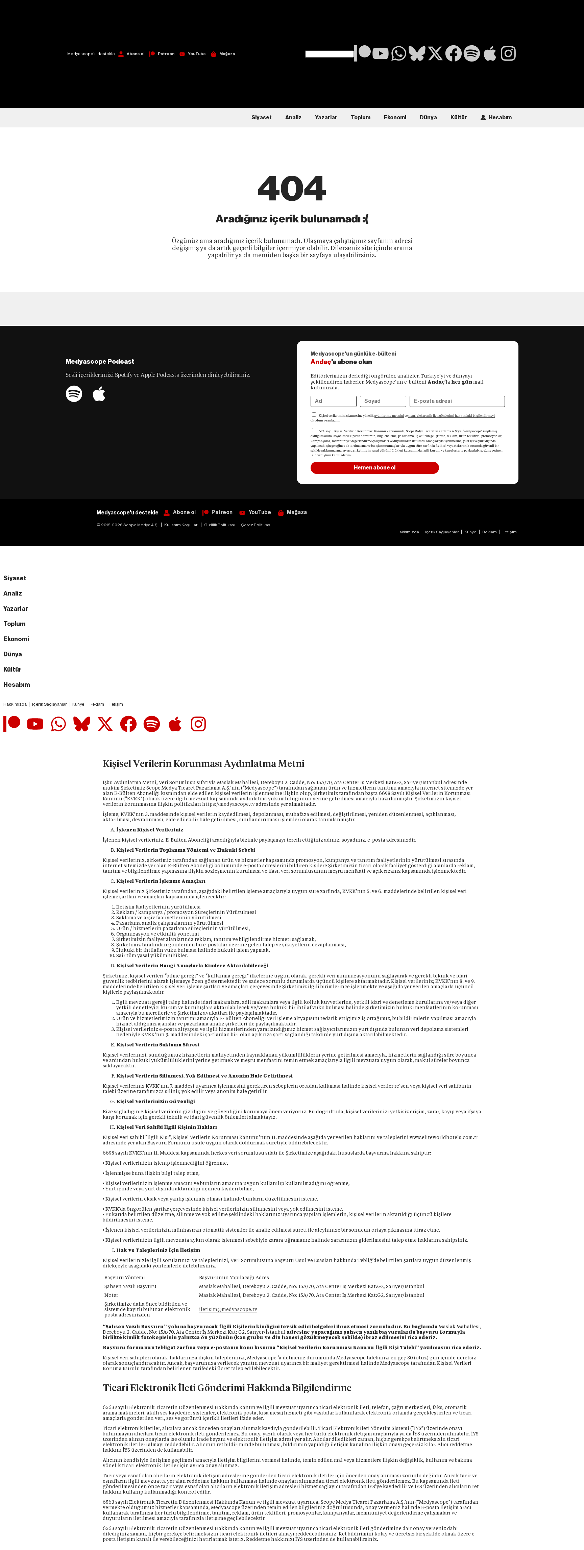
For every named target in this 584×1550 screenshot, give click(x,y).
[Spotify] (471, 53)
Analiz (293, 117)
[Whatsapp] (398, 53)
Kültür (459, 117)
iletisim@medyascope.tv (228, 1309)
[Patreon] (362, 53)
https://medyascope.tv (228, 804)
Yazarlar (326, 117)
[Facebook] (453, 53)
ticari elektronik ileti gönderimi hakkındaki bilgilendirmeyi (451, 415)
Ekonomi (395, 117)
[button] (329, 25)
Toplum (360, 117)
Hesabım (500, 117)
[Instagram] (508, 53)
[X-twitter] (435, 53)
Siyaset (261, 117)
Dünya (428, 117)
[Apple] (490, 53)
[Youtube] (380, 53)
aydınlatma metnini (389, 415)
